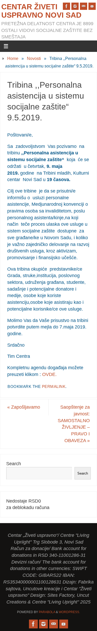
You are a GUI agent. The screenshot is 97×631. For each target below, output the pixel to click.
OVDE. (49, 374)
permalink (54, 386)
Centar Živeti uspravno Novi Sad (41, 11)
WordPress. (69, 612)
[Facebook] (66, 6)
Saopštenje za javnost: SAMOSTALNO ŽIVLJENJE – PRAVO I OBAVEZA (74, 423)
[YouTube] (92, 6)
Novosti (34, 58)
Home (12, 58)
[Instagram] (75, 6)
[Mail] (83, 6)
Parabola (47, 612)
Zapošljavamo (23, 407)
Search (13, 463)
